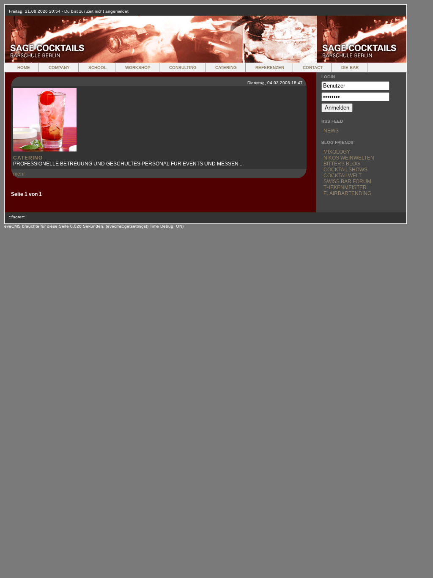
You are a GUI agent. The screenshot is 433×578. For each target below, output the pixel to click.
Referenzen (269, 67)
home (23, 67)
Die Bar (350, 67)
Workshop (138, 67)
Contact (313, 67)
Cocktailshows (345, 170)
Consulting (183, 67)
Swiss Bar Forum (347, 181)
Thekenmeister (345, 187)
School (97, 67)
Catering (226, 67)
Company (59, 67)
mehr (19, 174)
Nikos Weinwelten (348, 158)
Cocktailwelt (342, 176)
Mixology (336, 152)
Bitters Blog (341, 164)
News (331, 131)
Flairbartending (347, 193)
